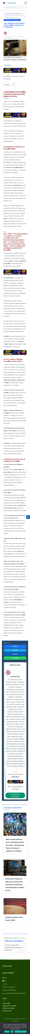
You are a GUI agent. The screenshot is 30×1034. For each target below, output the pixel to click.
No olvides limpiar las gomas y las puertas (14, 321)
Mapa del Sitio (7, 1010)
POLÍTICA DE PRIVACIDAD (9, 990)
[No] (28, 1028)
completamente (22, 261)
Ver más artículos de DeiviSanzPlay (15, 795)
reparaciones (20, 193)
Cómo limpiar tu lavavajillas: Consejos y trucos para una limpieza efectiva (15, 94)
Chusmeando (11, 3)
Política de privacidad (20, 1031)
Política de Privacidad (9, 1006)
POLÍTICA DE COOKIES (9, 987)
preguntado (16, 101)
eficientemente (7, 162)
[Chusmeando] (4, 3)
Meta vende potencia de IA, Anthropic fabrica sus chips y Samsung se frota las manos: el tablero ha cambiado (15, 845)
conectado (8, 947)
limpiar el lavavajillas (9, 193)
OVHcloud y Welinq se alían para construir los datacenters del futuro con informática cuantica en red (14, 884)
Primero (5, 177)
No (12, 1031)
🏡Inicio (5, 977)
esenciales (7, 238)
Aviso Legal (6, 1003)
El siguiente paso (8, 300)
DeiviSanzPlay (7, 79)
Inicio (6, 13)
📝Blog (4, 980)
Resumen (7, 85)
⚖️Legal (5, 984)
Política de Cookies (9, 1008)
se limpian (9, 548)
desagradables (11, 223)
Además (6, 205)
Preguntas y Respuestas (14, 13)
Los (5, 147)
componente (11, 280)
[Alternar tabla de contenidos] (13, 84)
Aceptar (7, 1031)
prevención (15, 198)
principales (6, 182)
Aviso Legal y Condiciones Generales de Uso (14, 993)
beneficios (10, 147)
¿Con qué (6, 464)
